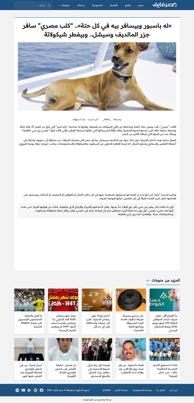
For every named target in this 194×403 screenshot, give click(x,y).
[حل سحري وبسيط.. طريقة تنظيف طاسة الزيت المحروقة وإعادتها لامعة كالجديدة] (131, 311)
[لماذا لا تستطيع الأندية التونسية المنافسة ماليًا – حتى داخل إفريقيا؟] (165, 359)
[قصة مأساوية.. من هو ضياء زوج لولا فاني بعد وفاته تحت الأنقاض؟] (131, 359)
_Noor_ (107, 119)
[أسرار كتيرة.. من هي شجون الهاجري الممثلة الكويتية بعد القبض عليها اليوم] (29, 359)
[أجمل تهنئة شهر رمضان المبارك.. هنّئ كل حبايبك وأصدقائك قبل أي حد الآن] (97, 311)
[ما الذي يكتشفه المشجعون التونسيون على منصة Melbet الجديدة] (29, 311)
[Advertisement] (97, 169)
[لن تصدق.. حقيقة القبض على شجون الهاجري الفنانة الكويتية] (63, 359)
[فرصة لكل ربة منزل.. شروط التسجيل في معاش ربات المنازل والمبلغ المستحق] (97, 359)
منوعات (157, 280)
